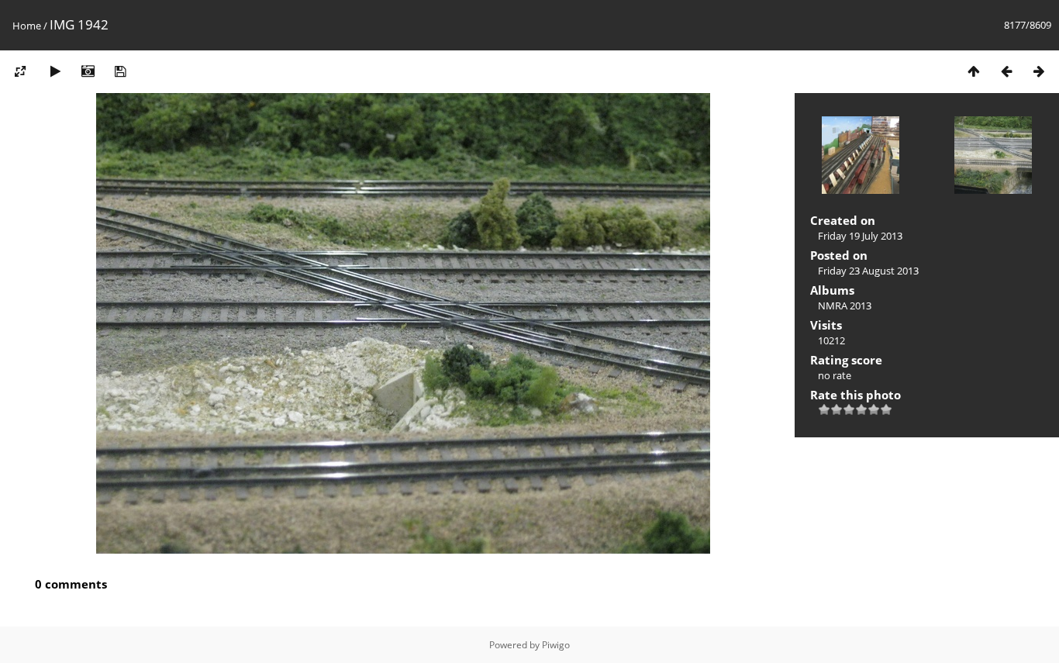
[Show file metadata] (87, 71)
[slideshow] (55, 71)
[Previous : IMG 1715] (1006, 71)
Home (26, 26)
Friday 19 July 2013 (860, 236)
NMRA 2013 (844, 306)
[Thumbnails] (973, 71)
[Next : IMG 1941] (1039, 71)
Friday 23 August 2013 (868, 271)
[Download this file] (120, 71)
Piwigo (556, 644)
